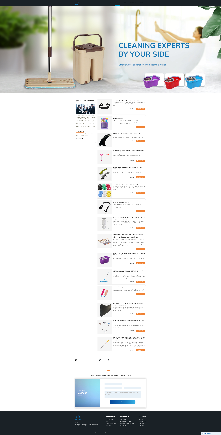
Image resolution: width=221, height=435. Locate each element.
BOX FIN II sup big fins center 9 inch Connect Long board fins (127, 134)
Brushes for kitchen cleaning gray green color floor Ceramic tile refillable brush (127, 168)
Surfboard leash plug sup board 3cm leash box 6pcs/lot (126, 184)
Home (109, 3)
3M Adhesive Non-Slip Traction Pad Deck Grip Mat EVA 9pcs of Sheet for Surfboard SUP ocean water (129, 218)
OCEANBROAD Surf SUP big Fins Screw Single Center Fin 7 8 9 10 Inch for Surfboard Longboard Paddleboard (128, 304)
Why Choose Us (142, 421)
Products (117, 3)
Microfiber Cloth (109, 419)
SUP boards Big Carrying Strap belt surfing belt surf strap (126, 100)
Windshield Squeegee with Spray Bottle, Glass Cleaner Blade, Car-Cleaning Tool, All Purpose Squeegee (128, 151)
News (125, 3)
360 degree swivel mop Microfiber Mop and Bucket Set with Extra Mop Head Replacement (129, 254)
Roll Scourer (123, 425)
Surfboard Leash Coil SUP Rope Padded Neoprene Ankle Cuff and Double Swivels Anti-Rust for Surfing (128, 201)
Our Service (141, 425)
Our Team (141, 423)
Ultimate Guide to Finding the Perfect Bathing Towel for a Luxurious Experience (85, 134)
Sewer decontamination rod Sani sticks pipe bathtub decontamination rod (125, 117)
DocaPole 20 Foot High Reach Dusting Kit (122, 287)
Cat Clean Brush (124, 419)
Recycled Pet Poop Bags (126, 421)
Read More (132, 108)
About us (142, 3)
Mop (107, 421)
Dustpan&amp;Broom (111, 423)
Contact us (133, 3)
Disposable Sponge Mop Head (127, 423)
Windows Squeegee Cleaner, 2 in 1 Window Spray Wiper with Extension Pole (129, 321)
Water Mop (108, 425)
